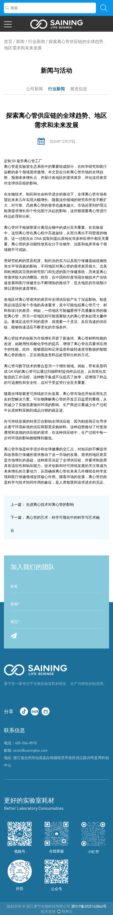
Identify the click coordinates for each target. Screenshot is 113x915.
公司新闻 (34, 88)
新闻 (20, 41)
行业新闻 (36, 41)
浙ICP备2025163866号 (88, 906)
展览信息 (78, 88)
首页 (8, 41)
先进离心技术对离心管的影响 (42, 504)
